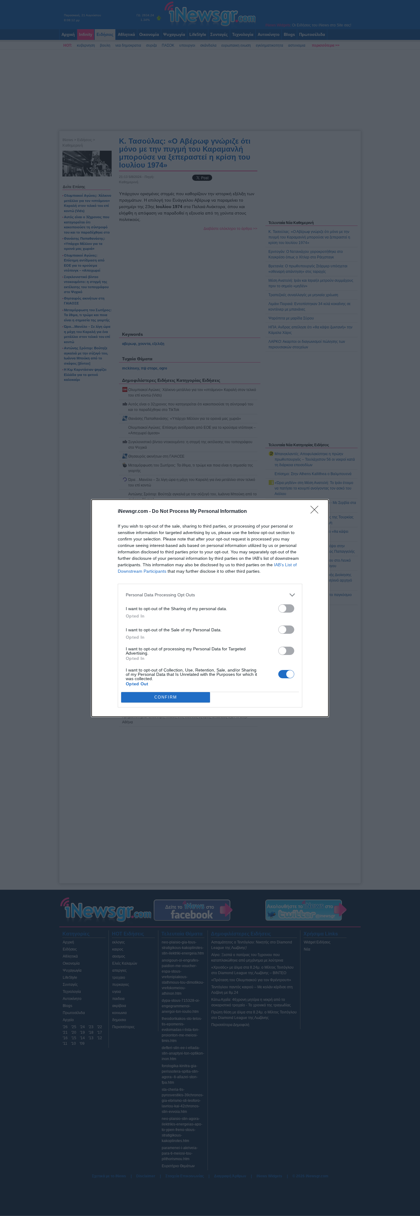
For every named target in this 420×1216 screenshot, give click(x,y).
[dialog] (210, 608)
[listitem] (210, 595)
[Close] (316, 511)
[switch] (286, 608)
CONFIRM (165, 697)
